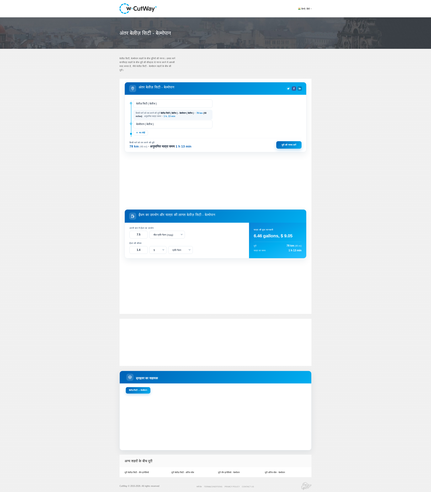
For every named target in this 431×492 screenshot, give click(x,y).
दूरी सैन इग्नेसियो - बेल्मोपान (229, 472)
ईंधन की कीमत (135, 243)
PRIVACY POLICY (232, 487)
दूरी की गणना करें (289, 145)
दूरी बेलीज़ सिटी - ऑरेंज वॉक (182, 472)
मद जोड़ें (142, 133)
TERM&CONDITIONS (213, 487)
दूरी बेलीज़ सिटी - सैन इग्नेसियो (137, 472)
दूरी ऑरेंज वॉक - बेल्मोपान (275, 472)
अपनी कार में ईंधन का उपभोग (141, 228)
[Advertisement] (215, 180)
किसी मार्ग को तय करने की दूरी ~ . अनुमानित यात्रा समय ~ (171, 115)
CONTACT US (248, 487)
